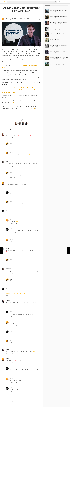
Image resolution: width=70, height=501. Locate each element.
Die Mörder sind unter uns (12, 90)
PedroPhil (8, 300)
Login (68, 1)
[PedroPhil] (26, 123)
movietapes (8, 268)
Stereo (3, 67)
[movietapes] (23, 123)
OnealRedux (8, 134)
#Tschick (17, 360)
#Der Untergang (9, 212)
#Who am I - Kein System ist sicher (26, 135)
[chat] (59, 1)
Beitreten (63, 1)
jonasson (8, 161)
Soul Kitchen (33, 65)
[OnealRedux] (16, 123)
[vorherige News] (68, 250)
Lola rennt (19, 65)
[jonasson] (19, 123)
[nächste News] (1, 250)
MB (10, 19)
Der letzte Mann (23, 90)
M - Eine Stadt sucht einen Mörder (21, 88)
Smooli (8, 18)
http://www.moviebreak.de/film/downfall (15, 293)
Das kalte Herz (26, 65)
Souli (11, 192)
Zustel (7, 248)
